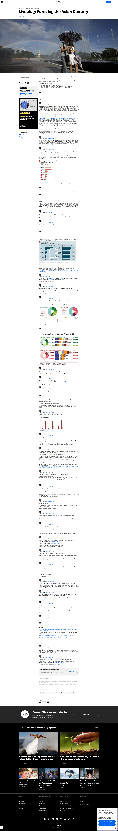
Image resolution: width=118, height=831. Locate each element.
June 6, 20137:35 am (49, 233)
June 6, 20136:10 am (49, 657)
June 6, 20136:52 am (49, 513)
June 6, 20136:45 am (49, 551)
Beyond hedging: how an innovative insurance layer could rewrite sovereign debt (69, 782)
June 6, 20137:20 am (49, 330)
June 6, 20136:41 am (49, 581)
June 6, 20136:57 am (49, 472)
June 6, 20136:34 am (49, 603)
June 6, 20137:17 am (49, 369)
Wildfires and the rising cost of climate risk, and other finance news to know (37, 757)
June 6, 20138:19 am (49, 94)
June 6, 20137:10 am (49, 412)
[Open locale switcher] (1, 827)
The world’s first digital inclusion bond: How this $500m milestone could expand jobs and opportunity (89, 782)
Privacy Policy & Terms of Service (59, 823)
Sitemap (59, 825)
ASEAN (45, 80)
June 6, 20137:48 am (49, 189)
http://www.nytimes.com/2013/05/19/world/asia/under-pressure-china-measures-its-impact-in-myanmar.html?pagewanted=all (58, 467)
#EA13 (62, 279)
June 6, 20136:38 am (49, 592)
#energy (50, 278)
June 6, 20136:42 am (49, 564)
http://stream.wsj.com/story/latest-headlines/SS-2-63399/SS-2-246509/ (55, 642)
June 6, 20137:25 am (49, 286)
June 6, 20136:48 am (49, 538)
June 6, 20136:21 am (49, 624)
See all (97, 727)
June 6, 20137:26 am (49, 276)
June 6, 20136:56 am (49, 486)
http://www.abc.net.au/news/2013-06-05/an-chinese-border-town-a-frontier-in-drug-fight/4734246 (58, 271)
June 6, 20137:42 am (49, 212)
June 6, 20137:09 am (49, 435)
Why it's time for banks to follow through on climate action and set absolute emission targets (48, 782)
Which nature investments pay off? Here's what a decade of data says (79, 757)
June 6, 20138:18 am (49, 104)
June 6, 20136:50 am (50, 524)
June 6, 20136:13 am (49, 647)
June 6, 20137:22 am (49, 298)
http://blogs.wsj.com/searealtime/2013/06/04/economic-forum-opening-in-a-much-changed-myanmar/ (58, 630)
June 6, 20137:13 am (49, 388)
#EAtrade (63, 662)
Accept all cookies (107, 824)
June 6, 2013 (54, 281)
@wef (53, 279)
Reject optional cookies (107, 821)
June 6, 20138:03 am (50, 138)
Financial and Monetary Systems (29, 8)
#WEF (64, 381)
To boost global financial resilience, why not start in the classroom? (28, 781)
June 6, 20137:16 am (49, 378)
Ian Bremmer (22, 76)
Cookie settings (107, 827)
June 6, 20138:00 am (50, 149)
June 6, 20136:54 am (49, 501)
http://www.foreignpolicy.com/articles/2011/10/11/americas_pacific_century (56, 118)
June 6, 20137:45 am (49, 196)
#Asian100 (53, 541)
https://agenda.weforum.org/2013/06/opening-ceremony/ (52, 144)
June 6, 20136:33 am (49, 617)
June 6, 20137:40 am (49, 222)
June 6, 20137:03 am (49, 449)
